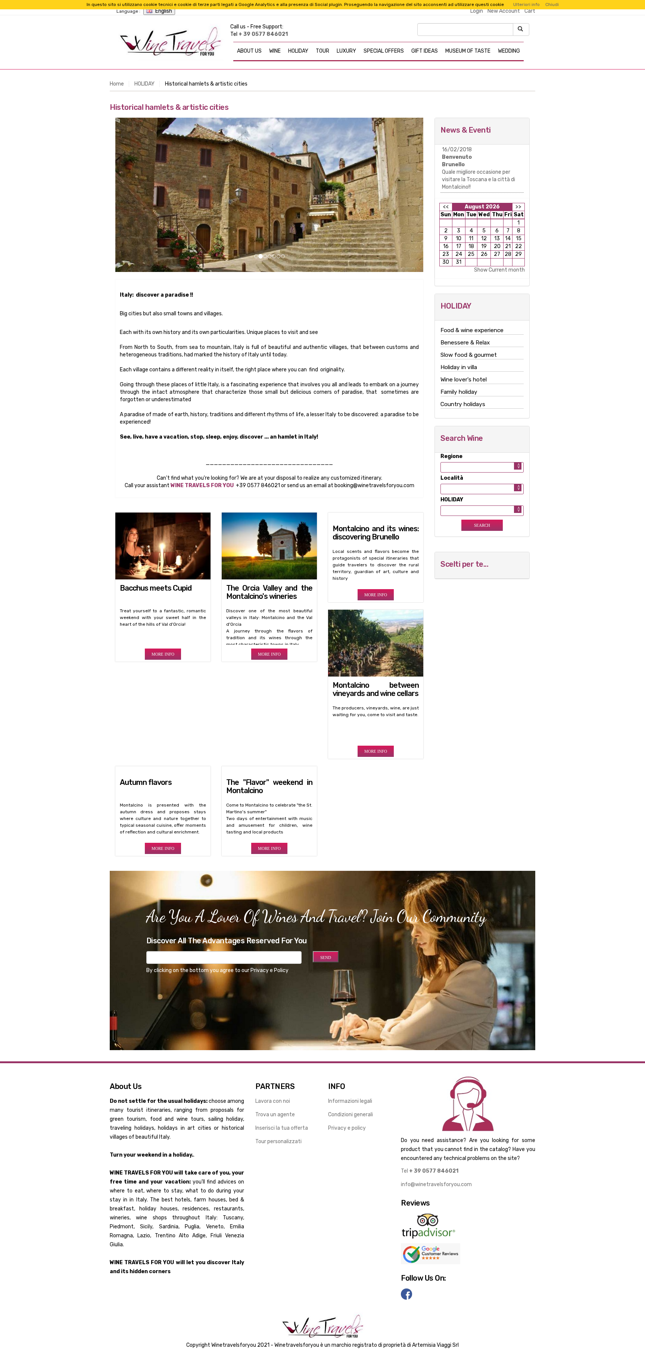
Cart (529, 11)
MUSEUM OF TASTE (467, 51)
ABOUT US (249, 51)
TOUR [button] (322, 51)
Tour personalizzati (278, 1141)
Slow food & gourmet (468, 355)
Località (451, 478)
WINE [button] (275, 51)
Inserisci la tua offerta (281, 1128)
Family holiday (458, 392)
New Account (503, 11)
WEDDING (509, 51)
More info (163, 654)
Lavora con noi (272, 1101)
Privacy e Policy (269, 970)
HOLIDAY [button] (298, 51)
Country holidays (462, 404)
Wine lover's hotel (463, 379)
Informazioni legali (350, 1101)
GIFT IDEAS (424, 51)
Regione (451, 456)
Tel (429, 1171)
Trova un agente (275, 1114)
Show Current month (499, 270)
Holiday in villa (458, 367)
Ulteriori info (526, 4)
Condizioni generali (350, 1114)
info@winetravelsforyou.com (436, 1184)
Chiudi (552, 4)
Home (117, 84)
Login (476, 11)
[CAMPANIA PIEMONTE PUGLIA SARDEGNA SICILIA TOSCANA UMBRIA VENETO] (482, 467)
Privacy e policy (347, 1128)
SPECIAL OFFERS (384, 51)
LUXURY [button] (346, 51)
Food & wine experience (472, 330)
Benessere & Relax (465, 342)
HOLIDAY (144, 84)
